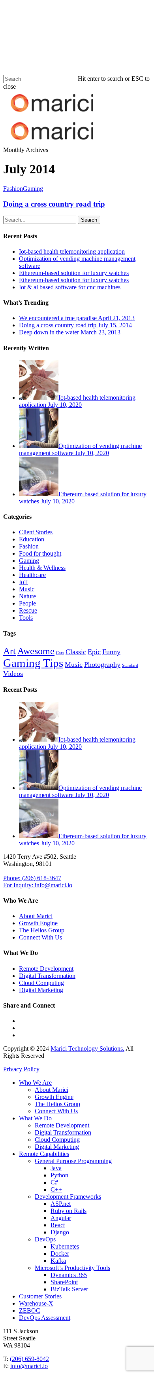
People (27, 603)
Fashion (13, 188)
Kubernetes (65, 1246)
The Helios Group (41, 930)
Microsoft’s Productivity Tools (72, 1267)
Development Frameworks (68, 1196)
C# (54, 1182)
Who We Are (35, 1082)
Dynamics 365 (69, 1275)
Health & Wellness (42, 567)
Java (56, 1168)
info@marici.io (29, 1366)
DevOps (45, 1239)
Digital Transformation (47, 975)
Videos (13, 674)
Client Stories (36, 532)
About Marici (36, 916)
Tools (26, 617)
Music (26, 589)
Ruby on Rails (68, 1210)
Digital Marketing (41, 990)
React (58, 1225)
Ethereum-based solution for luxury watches (74, 273)
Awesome (35, 650)
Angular (61, 1218)
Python (59, 1175)
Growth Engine (38, 923)
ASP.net (61, 1203)
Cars (60, 653)
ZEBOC (29, 1310)
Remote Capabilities (44, 1153)
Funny (111, 652)
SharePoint (64, 1282)
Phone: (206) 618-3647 (32, 878)
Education (31, 539)
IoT (23, 582)
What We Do (35, 1118)
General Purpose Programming (73, 1161)
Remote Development (46, 968)
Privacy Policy (21, 1069)
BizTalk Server (69, 1289)
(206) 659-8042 (29, 1358)
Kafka (58, 1260)
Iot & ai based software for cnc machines (69, 287)
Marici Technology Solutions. (87, 1048)
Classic (76, 652)
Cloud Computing (41, 982)
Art (9, 650)
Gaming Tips (33, 663)
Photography (102, 664)
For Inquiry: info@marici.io (37, 885)
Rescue (28, 610)
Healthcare (32, 574)
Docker (60, 1253)
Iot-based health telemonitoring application (72, 251)
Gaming (33, 188)
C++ (56, 1189)
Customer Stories (40, 1296)
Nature (27, 596)
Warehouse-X (36, 1303)
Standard (130, 665)
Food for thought (40, 553)
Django (60, 1232)
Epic (94, 652)
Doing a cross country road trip (54, 204)
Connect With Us (40, 937)
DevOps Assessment (44, 1317)
